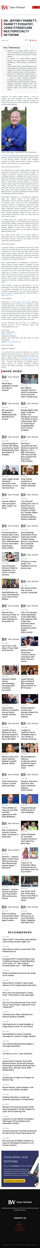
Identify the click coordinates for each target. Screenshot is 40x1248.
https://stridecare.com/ (14, 341)
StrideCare (4, 155)
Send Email (8, 334)
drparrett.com (8, 295)
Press (19, 1222)
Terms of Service (19, 1228)
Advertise (19, 1224)
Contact (19, 1226)
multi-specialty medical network (21, 302)
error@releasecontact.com (27, 358)
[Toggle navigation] (36, 7)
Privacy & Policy (19, 1230)
